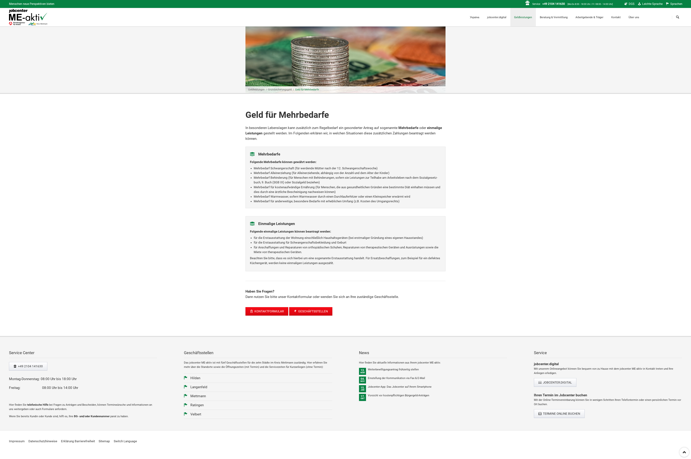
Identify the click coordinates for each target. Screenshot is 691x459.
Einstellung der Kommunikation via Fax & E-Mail (396, 378)
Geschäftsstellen (312, 311)
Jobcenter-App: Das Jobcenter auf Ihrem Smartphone (400, 386)
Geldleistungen (256, 89)
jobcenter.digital (557, 382)
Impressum (17, 441)
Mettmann (198, 396)
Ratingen (197, 405)
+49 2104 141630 (30, 366)
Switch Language (125, 441)
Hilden (195, 378)
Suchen (678, 17)
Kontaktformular (269, 311)
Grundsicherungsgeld (280, 89)
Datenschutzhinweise (42, 441)
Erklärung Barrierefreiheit (78, 441)
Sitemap (104, 441)
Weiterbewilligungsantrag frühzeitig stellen (393, 369)
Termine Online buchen (561, 413)
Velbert (195, 414)
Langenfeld (198, 387)
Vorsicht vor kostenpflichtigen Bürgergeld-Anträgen (398, 395)
